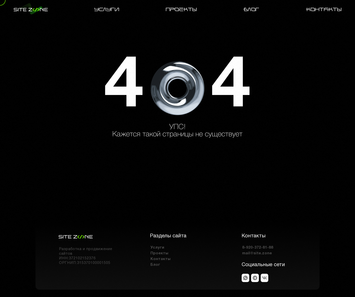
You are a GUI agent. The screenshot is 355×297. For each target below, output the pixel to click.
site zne (30, 9)
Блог (251, 9)
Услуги (106, 9)
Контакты (324, 9)
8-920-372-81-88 (257, 247)
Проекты (181, 9)
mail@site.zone (257, 253)
